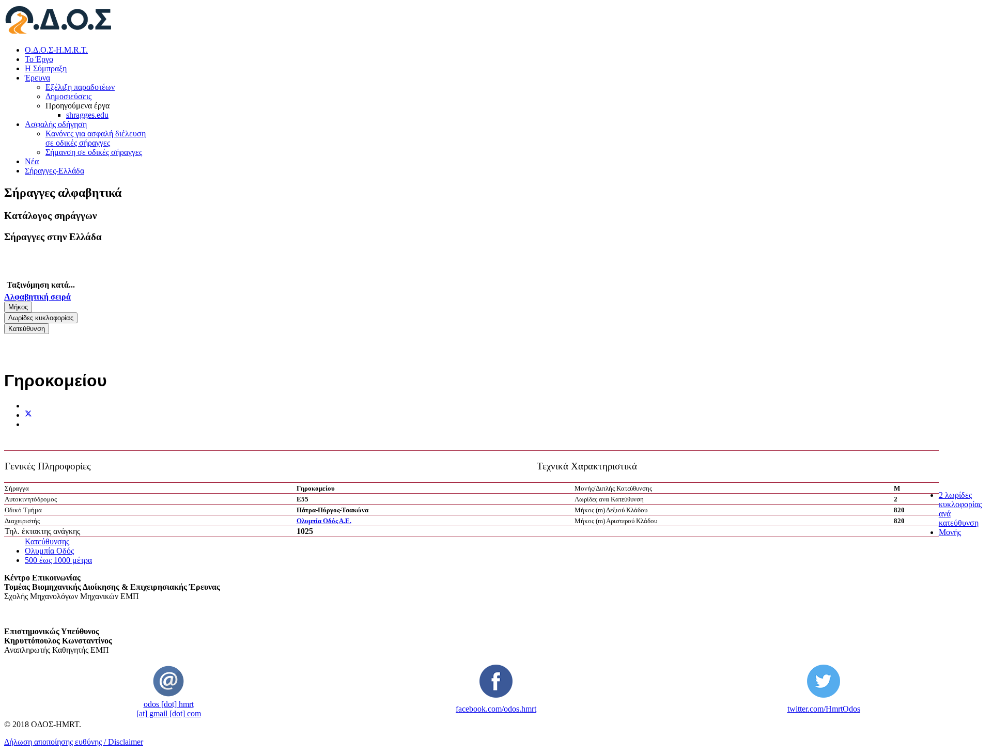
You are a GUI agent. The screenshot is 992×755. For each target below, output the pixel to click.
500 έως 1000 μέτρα (58, 560)
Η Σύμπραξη (46, 68)
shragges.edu (87, 115)
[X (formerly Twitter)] (28, 415)
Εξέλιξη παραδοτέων (80, 87)
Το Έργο (39, 59)
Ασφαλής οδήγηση (56, 124)
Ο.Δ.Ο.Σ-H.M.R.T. (56, 49)
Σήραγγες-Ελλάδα (54, 170)
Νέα (32, 161)
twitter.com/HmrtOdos (823, 708)
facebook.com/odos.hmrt (496, 708)
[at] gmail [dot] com (168, 713)
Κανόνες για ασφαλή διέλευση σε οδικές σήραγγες (95, 138)
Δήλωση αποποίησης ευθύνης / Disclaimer (73, 741)
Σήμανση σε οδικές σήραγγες (93, 152)
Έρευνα (37, 77)
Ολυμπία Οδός (49, 550)
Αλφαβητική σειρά (37, 296)
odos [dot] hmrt (169, 704)
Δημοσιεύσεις (68, 96)
